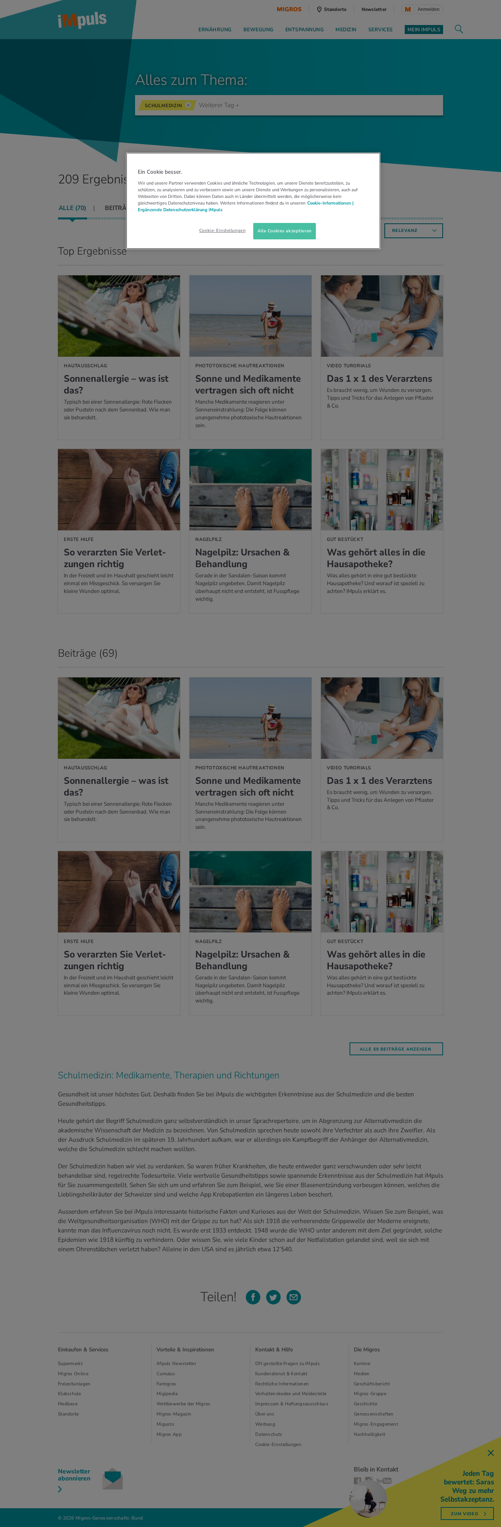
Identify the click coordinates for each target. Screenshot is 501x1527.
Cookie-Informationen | (330, 203)
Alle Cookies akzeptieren (285, 231)
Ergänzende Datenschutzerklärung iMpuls (180, 210)
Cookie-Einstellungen (222, 230)
